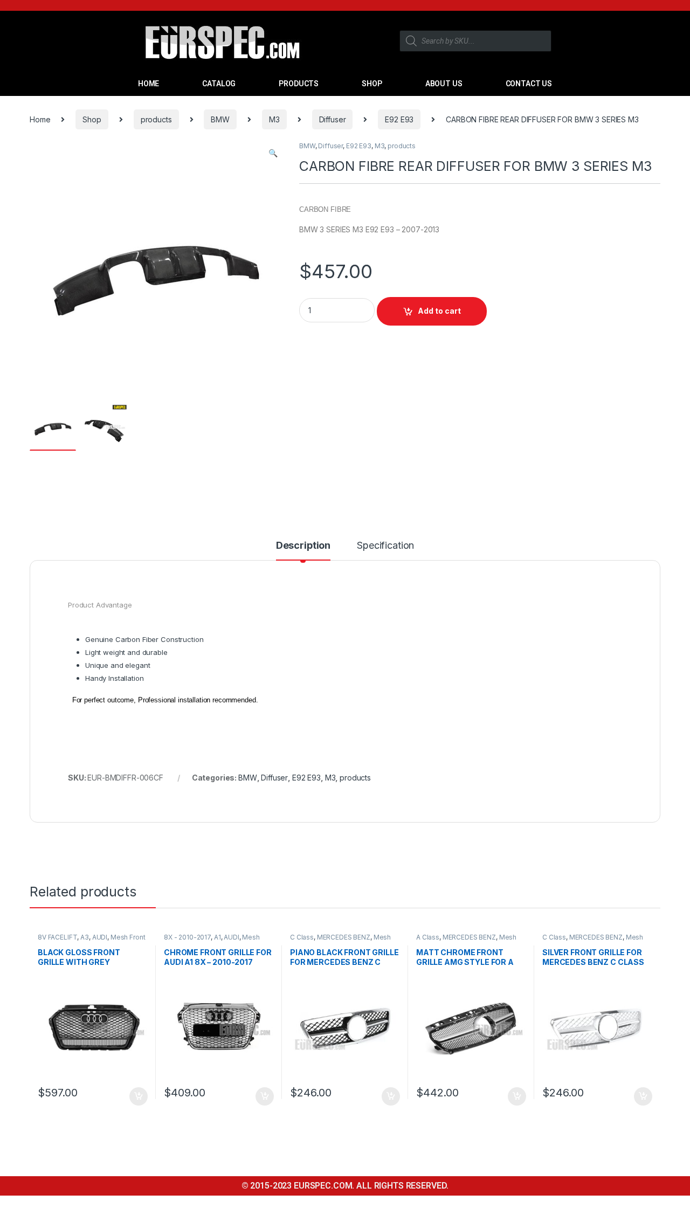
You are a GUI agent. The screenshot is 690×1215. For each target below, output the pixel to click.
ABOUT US (444, 83)
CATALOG (219, 83)
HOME (148, 83)
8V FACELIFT (57, 937)
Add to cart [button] (138, 1096)
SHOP (372, 83)
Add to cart (439, 310)
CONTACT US (529, 83)
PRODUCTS (299, 83)
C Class (302, 937)
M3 (274, 119)
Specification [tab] (385, 546)
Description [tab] (303, 546)
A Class (427, 937)
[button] (273, 153)
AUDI (99, 937)
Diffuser (332, 119)
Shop (91, 119)
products (156, 119)
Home (40, 119)
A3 (84, 937)
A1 (217, 937)
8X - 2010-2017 (187, 937)
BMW (220, 119)
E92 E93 (399, 119)
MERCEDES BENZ (343, 937)
